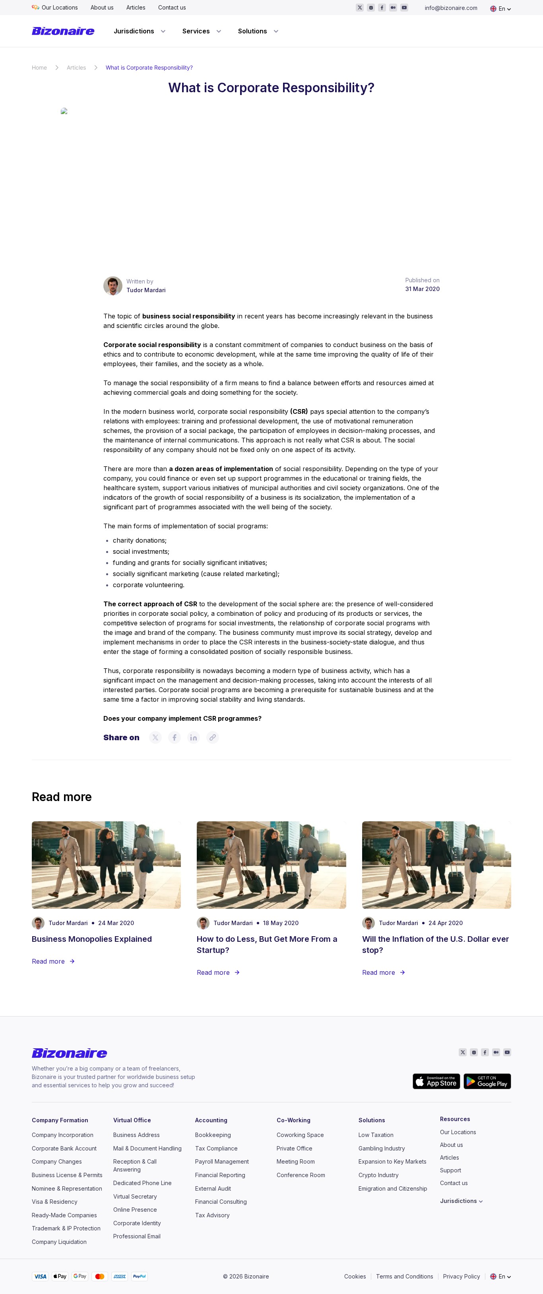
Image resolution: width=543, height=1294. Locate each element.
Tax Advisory (212, 1215)
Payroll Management (222, 1161)
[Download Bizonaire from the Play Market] (487, 1081)
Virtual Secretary (135, 1196)
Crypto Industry (379, 1175)
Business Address (136, 1134)
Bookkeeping (213, 1134)
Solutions (372, 1120)
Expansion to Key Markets (393, 1161)
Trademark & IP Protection (66, 1228)
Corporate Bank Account (64, 1148)
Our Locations (60, 7)
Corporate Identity (137, 1223)
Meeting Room (296, 1161)
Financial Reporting (220, 1175)
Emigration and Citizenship (393, 1188)
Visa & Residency (55, 1201)
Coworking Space (300, 1134)
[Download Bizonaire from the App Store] (436, 1081)
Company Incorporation (62, 1134)
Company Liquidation (59, 1241)
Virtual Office (132, 1120)
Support (450, 1170)
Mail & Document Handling (147, 1148)
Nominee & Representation (67, 1188)
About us (102, 7)
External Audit (213, 1188)
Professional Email (137, 1236)
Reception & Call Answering (135, 1165)
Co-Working (293, 1120)
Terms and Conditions (404, 1276)
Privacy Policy (461, 1276)
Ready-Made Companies (64, 1215)
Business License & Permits (67, 1175)
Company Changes (57, 1161)
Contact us (172, 7)
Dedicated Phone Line (142, 1183)
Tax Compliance (216, 1148)
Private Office (294, 1148)
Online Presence (135, 1209)
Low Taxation (376, 1134)
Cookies (355, 1276)
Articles (135, 7)
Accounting (211, 1120)
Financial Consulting (221, 1201)
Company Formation (60, 1120)
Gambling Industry (382, 1148)
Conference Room (301, 1175)
